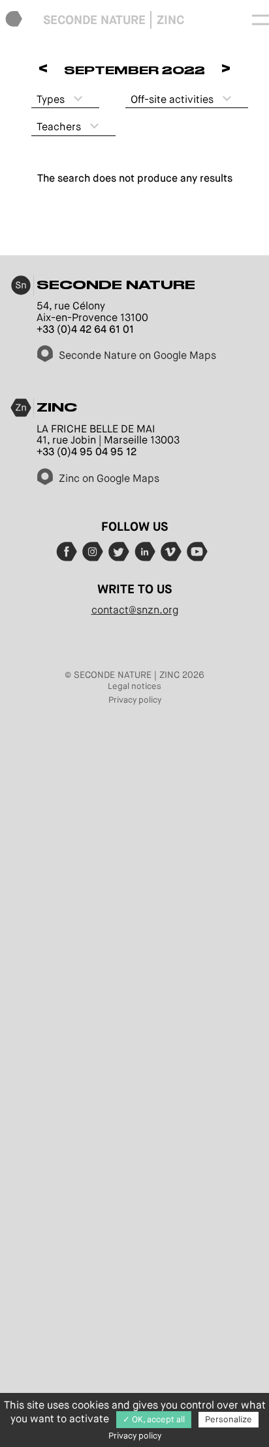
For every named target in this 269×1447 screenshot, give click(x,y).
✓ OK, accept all (154, 1419)
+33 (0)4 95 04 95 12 (86, 451)
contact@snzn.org (134, 610)
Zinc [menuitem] (170, 20)
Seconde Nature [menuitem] (94, 20)
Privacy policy (134, 699)
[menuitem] (13, 19)
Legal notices (134, 686)
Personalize (228, 1419)
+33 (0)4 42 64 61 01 (85, 329)
